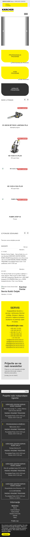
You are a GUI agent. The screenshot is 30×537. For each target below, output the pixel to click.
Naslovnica (15, 506)
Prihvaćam (5, 534)
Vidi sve (25, 247)
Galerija (15, 515)
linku (9, 531)
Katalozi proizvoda (15, 513)
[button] (3, 31)
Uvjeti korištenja (15, 510)
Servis (15, 508)
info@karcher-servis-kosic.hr (15, 339)
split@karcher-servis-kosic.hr (15, 341)
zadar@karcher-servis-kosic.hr (15, 343)
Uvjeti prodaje (15, 511)
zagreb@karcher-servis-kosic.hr (15, 345)
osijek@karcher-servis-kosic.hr (15, 347)
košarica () (8, 4)
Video (15, 517)
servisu (8, 313)
